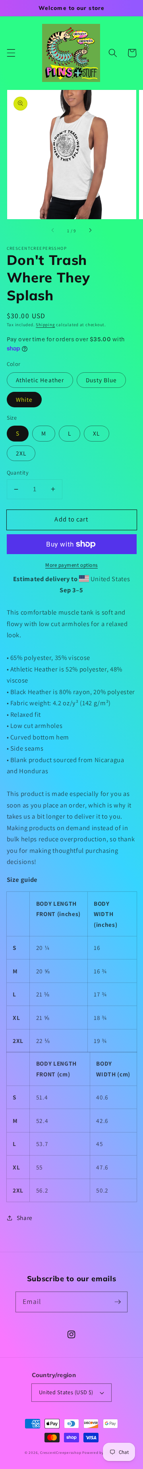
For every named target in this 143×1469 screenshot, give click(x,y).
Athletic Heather (40, 380)
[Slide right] (90, 230)
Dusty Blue (101, 380)
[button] (10, 52)
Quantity (18, 472)
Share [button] (25, 1218)
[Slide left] (53, 230)
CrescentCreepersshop (60, 1452)
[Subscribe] (117, 1301)
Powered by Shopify (100, 1452)
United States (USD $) (66, 1392)
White (24, 399)
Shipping (45, 324)
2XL (21, 453)
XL (96, 433)
